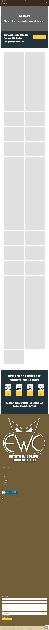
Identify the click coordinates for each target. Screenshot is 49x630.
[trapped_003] (14, 119)
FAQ (4, 478)
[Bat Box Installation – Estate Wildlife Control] (35, 149)
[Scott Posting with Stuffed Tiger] (14, 178)
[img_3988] (35, 327)
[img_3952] (35, 312)
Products (5, 482)
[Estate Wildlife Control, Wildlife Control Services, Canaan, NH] (10, 493)
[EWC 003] (14, 74)
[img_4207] (14, 342)
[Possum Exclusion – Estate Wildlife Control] (35, 134)
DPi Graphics (29, 628)
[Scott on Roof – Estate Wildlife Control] (14, 193)
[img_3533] (14, 283)
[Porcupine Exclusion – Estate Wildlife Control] (14, 223)
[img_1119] (14, 268)
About (4, 472)
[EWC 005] (14, 89)
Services (5, 474)
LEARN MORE (8, 393)
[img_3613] (35, 283)
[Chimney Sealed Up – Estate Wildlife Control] (35, 193)
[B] (14, 134)
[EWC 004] (35, 74)
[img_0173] (35, 238)
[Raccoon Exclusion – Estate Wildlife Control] (35, 178)
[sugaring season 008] (14, 104)
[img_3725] (35, 297)
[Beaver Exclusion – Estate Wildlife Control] (35, 208)
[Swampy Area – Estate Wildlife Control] (14, 208)
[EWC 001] (14, 59)
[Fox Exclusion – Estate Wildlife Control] (14, 164)
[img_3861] (14, 312)
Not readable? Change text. (6, 615)
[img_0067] (35, 223)
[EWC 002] (35, 59)
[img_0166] (14, 238)
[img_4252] (14, 357)
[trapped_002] (35, 104)
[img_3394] (35, 268)
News (5, 476)
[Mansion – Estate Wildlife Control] (35, 164)
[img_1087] (35, 253)
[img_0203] (14, 253)
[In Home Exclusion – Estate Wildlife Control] (14, 149)
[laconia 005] (35, 89)
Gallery (5, 480)
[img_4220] (35, 342)
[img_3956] (14, 327)
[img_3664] (14, 297)
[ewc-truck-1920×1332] (35, 119)
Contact (5, 484)
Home (5, 469)
